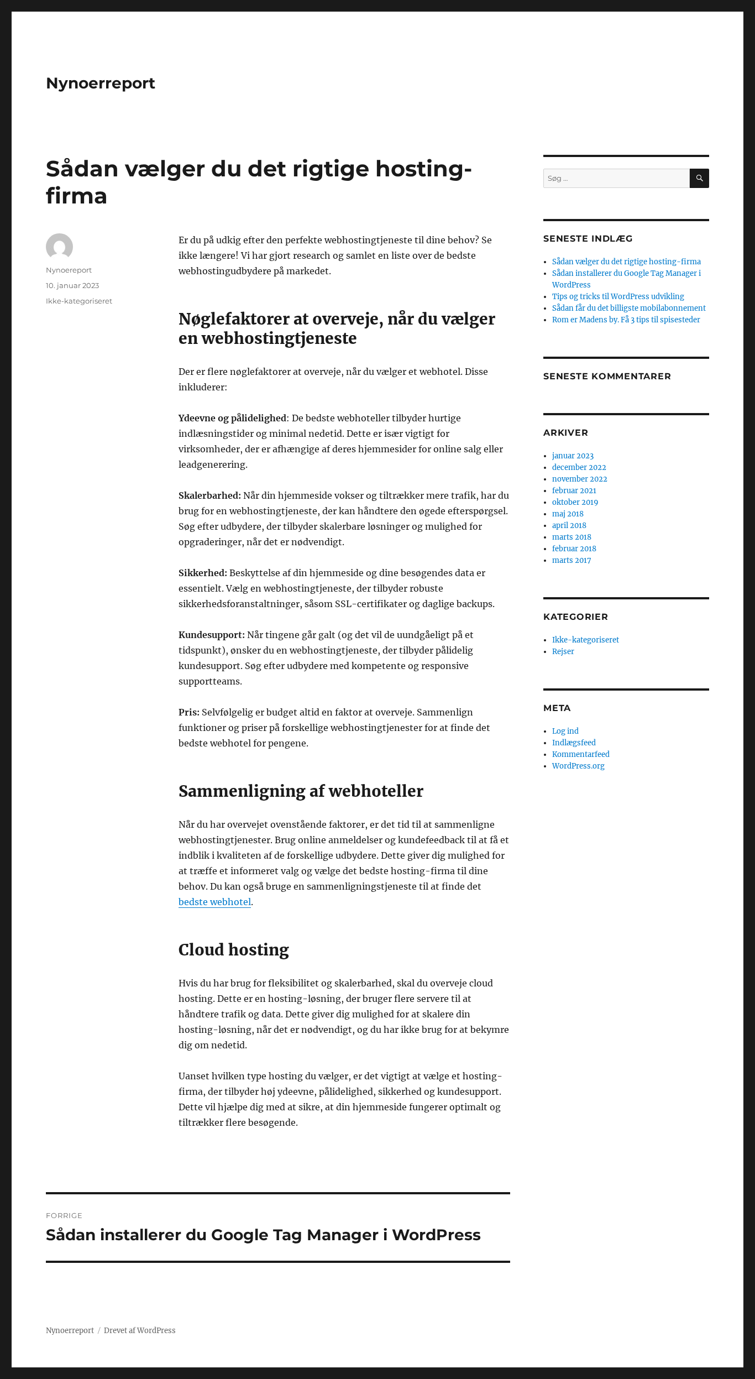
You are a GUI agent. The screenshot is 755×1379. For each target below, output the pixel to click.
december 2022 (579, 467)
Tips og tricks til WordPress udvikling (618, 296)
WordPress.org (578, 766)
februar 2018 (574, 548)
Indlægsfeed (574, 743)
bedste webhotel (215, 901)
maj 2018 (568, 514)
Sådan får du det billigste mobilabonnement (629, 308)
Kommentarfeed (581, 754)
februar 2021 (574, 490)
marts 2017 (571, 560)
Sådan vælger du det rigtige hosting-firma (626, 262)
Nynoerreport (100, 83)
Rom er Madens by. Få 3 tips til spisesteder (626, 320)
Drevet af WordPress (140, 1330)
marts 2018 (571, 537)
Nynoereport (69, 269)
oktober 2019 (575, 502)
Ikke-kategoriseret (79, 300)
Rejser (563, 651)
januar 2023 (573, 456)
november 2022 (579, 479)
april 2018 (569, 525)
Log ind (565, 731)
